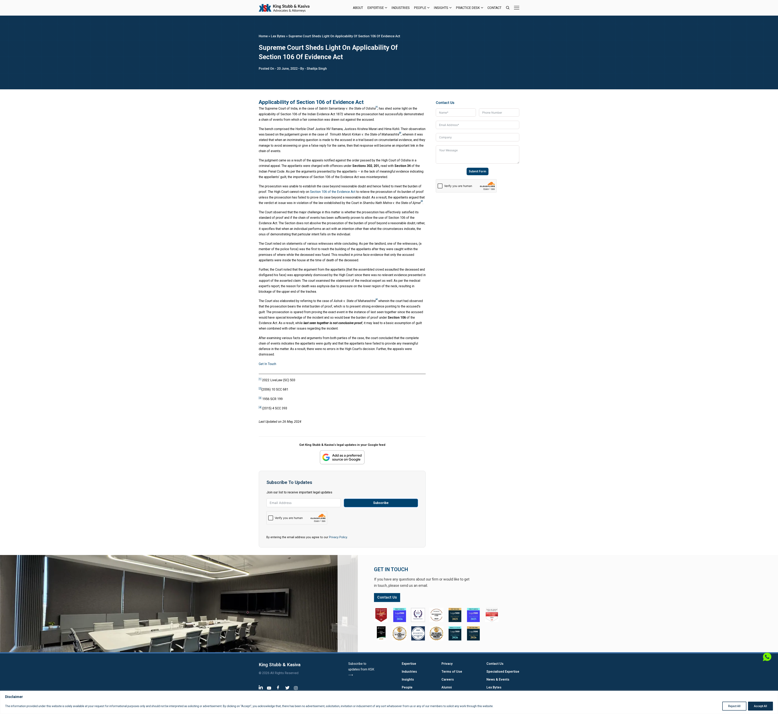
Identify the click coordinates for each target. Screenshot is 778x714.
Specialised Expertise (502, 671)
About (358, 8)
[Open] (516, 7)
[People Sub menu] (428, 7)
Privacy (447, 664)
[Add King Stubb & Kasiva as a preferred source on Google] (342, 457)
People (420, 8)
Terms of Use (451, 671)
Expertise (375, 8)
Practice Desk (468, 8)
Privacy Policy (338, 537)
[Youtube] (269, 688)
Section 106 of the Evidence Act (332, 192)
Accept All (760, 706)
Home (263, 36)
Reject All (734, 706)
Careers (447, 679)
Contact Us (494, 664)
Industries (400, 8)
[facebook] (278, 687)
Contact (494, 8)
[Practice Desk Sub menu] (482, 7)
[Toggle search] (508, 8)
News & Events (497, 679)
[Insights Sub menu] (450, 7)
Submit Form (477, 171)
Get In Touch (267, 364)
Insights (441, 8)
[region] (389, 702)
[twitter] (287, 687)
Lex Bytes (278, 36)
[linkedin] (261, 687)
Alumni (446, 687)
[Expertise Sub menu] (386, 7)
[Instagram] (296, 688)
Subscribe (381, 503)
